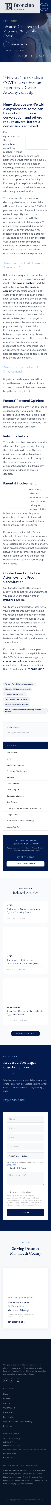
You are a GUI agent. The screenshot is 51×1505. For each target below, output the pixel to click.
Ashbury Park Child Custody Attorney (19, 684)
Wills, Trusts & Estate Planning (20, 820)
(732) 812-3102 (25, 857)
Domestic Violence (15, 796)
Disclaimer (7, 1426)
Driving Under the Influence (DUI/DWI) (24, 808)
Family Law (12, 752)
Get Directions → (16, 1322)
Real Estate (12, 802)
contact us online (13, 661)
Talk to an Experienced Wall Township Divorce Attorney (23, 711)
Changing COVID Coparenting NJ (17, 689)
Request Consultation (25, 864)
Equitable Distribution (17, 771)
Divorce (10, 759)
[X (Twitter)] (12, 1380)
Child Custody (10, 21)
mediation (9, 144)
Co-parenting (13, 1007)
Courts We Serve (14, 827)
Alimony (10, 777)
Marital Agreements (15, 765)
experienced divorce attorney (17, 704)
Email (12, 1168)
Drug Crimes (12, 814)
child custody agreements (15, 694)
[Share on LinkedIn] (26, 56)
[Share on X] (31, 56)
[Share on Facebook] (20, 56)
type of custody (26, 283)
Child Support (13, 790)
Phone (23, 1168)
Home (5, 1394)
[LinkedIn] (18, 1380)
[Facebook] (5, 1380)
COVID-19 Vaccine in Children (16, 699)
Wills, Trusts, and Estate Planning (17, 1421)
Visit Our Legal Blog (25, 1034)
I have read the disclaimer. (20, 1192)
